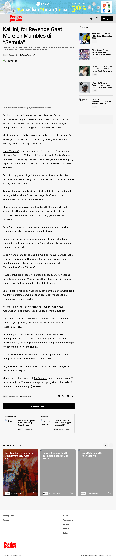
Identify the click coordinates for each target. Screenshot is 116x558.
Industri (66, 533)
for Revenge (40, 378)
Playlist (66, 529)
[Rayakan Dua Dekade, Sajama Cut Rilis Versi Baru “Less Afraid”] (20, 472)
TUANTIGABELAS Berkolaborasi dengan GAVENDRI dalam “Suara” (102, 85)
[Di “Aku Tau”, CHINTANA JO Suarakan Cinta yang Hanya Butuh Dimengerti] (84, 71)
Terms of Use (7, 555)
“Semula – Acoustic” (46, 334)
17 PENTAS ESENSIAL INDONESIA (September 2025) (102, 36)
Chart (56, 429)
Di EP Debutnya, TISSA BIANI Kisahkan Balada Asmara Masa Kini (101, 101)
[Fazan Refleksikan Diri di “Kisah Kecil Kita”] (95, 472)
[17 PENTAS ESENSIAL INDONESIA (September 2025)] (84, 38)
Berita (5, 55)
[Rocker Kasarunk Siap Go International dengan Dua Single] (57, 472)
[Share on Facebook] (58, 396)
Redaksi (6, 520)
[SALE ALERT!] (58, 7)
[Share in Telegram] (67, 396)
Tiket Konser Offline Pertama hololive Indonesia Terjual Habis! (101, 52)
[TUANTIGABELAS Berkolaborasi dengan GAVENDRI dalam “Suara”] (84, 87)
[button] (4, 18)
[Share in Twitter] (63, 396)
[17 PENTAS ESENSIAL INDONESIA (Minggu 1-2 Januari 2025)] (56, 423)
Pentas (95, 58)
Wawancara (68, 520)
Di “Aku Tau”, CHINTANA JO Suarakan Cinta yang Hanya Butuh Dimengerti (102, 69)
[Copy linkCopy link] (72, 396)
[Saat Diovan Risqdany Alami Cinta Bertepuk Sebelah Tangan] (21, 423)
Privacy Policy (18, 555)
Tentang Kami (8, 516)
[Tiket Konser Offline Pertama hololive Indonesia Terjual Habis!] (84, 54)
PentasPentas (62, 155)
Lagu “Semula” (11, 151)
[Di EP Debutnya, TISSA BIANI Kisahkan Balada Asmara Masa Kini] (84, 103)
